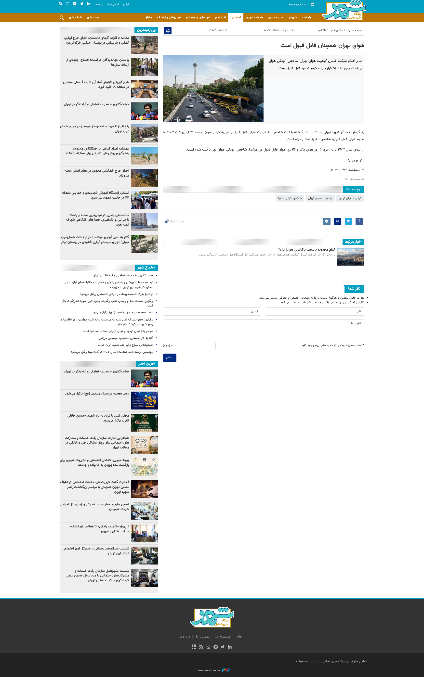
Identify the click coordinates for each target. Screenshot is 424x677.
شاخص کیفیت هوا (290, 198)
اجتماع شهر (337, 30)
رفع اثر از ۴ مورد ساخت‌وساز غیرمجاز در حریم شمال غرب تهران (94, 129)
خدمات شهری (254, 17)
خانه (304, 17)
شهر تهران (314, 661)
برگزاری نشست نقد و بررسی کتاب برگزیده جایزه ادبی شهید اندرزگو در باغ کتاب (107, 303)
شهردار (293, 17)
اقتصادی (220, 17)
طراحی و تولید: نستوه (208, 670)
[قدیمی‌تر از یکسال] (350, 257)
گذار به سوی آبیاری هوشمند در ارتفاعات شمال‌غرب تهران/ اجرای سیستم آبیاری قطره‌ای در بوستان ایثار (95, 240)
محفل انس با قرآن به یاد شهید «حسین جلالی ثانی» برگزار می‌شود (98, 418)
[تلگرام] (215, 647)
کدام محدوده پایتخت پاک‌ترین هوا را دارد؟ (306, 250)
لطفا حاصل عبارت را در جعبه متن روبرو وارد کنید (332, 345)
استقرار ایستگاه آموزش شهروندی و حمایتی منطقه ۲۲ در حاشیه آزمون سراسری (95, 195)
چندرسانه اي (223, 636)
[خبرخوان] (201, 647)
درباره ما (99, 4)
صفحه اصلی (355, 30)
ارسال (169, 357)
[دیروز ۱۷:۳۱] (144, 133)
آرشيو (126, 4)
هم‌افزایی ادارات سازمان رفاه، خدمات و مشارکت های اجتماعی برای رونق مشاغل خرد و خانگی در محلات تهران (97, 442)
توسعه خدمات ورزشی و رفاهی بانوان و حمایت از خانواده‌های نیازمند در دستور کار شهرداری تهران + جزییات (109, 285)
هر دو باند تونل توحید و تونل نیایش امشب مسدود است (118, 331)
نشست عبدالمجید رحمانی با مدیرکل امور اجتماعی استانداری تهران (96, 551)
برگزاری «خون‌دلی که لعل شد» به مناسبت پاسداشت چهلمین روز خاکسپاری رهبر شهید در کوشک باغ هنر (106, 322)
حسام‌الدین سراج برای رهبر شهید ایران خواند (125, 345)
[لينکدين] (230, 647)
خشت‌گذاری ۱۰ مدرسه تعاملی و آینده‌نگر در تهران (96, 104)
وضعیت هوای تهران (320, 198)
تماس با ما (113, 4)
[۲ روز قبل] (144, 45)
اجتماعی (236, 17)
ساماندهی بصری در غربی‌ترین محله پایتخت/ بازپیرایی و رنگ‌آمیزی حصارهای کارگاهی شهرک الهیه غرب (97, 220)
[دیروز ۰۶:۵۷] (144, 244)
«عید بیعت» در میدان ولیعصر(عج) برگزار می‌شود (122, 312)
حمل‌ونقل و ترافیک (169, 17)
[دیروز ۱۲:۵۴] (144, 200)
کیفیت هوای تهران (350, 198)
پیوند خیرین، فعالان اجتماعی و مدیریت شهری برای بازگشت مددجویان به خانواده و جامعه (94, 463)
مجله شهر (93, 17)
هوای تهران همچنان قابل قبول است (322, 45)
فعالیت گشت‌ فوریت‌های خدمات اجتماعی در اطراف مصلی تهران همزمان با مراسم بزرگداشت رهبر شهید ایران (94, 487)
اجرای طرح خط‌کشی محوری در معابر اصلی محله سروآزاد (97, 173)
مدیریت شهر (276, 17)
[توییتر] (223, 647)
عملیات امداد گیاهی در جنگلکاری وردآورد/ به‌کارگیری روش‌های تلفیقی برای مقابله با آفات (97, 151)
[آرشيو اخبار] (194, 647)
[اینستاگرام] (208, 647)
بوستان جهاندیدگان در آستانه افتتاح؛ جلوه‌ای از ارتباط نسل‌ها (97, 62)
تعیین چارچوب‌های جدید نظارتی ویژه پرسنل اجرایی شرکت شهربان (94, 507)
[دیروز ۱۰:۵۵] (144, 111)
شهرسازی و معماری (198, 17)
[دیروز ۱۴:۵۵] (144, 156)
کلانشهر (322, 30)
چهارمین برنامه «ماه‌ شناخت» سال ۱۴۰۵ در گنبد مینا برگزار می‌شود (112, 352)
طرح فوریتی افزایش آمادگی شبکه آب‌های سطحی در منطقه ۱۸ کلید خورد (96, 85)
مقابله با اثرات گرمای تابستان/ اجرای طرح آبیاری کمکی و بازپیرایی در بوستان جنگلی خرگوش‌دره (96, 40)
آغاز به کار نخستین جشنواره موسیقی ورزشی (126, 338)
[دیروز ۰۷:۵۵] (144, 178)
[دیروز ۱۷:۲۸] (144, 67)
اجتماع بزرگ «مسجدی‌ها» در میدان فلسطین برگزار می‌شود (116, 294)
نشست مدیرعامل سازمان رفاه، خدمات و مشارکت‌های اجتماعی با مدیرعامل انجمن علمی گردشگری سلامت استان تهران (97, 575)
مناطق (148, 17)
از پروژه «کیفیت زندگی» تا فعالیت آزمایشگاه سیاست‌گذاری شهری (99, 529)
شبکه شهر (75, 17)
